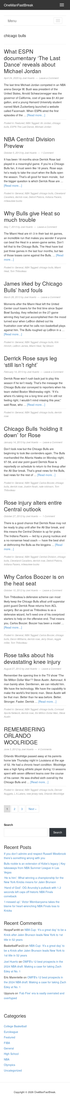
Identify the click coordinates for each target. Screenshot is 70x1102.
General (19, 193)
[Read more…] (36, 115)
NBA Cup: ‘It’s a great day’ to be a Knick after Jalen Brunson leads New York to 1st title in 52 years (35, 934)
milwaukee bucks (13, 200)
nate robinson (46, 486)
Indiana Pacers (53, 197)
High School (11, 1054)
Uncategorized (13, 1070)
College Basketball (15, 1026)
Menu (12, 20)
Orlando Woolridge (54, 793)
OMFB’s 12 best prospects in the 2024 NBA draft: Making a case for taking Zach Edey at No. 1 (33, 966)
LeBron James (20, 345)
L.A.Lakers (19, 793)
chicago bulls (46, 193)
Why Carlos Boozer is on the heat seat (34, 580)
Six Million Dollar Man (46, 712)
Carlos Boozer (46, 482)
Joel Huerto (11, 961)
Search (8, 825)
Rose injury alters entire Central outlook (33, 506)
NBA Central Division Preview (29, 142)
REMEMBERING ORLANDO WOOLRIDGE (24, 735)
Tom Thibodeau (18, 271)
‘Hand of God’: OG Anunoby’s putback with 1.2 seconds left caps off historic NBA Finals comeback (32, 892)
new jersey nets (34, 793)
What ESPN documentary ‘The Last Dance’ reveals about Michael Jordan (32, 61)
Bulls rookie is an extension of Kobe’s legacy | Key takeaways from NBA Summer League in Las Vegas (34, 868)
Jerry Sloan (47, 639)
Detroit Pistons (36, 197)
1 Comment (47, 152)
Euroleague (11, 1032)
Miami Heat (35, 345)
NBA (28, 123)
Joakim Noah (31, 486)
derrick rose (21, 197)
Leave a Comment (49, 78)
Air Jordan (45, 123)
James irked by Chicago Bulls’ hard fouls (33, 286)
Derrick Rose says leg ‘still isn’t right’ (30, 361)
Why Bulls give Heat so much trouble (32, 216)
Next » (33, 809)
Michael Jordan (43, 126)
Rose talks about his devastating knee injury (32, 658)
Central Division (47, 556)
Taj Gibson (48, 345)
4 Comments (45, 749)
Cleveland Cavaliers (21, 560)
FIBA (7, 1043)
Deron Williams (18, 639)
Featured (19, 123)
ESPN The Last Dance (22, 126)
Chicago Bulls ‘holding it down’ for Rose (33, 432)
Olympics (9, 1065)
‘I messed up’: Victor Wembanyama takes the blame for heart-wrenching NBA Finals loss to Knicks (32, 906)
